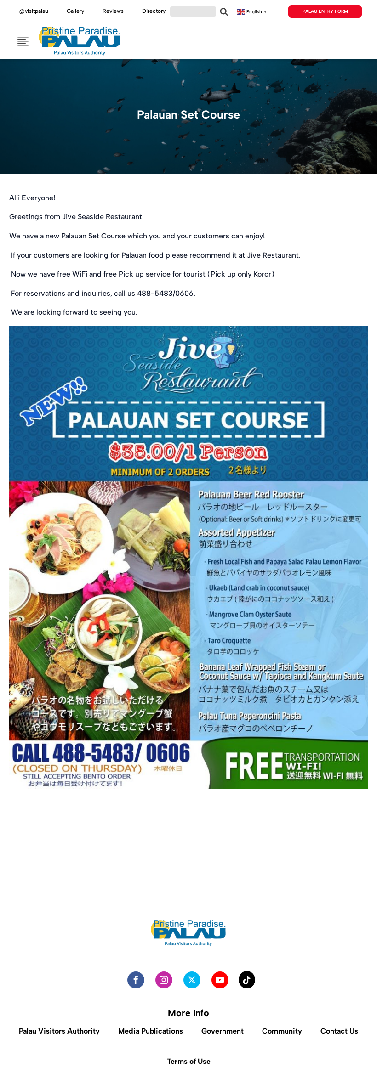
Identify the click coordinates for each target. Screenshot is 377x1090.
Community (282, 1031)
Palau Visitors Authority (59, 1031)
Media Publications (150, 1031)
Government (222, 1031)
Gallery (75, 11)
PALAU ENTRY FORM (325, 11)
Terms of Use (189, 1061)
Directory (154, 11)
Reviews (113, 11)
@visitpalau (33, 11)
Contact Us (339, 1031)
